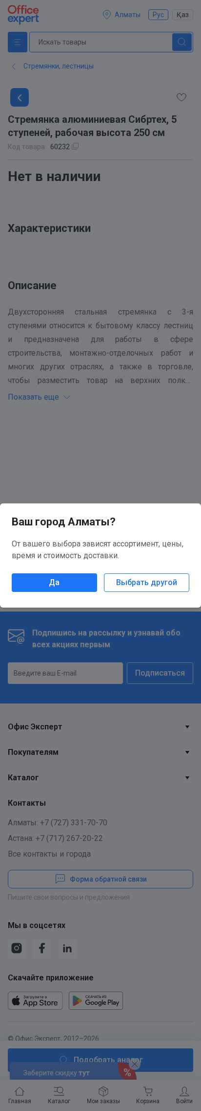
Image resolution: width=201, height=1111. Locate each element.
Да (54, 582)
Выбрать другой (146, 582)
